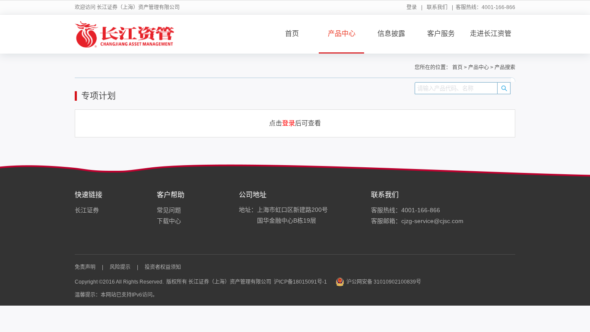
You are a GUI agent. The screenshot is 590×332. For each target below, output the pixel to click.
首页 (292, 33)
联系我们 (437, 7)
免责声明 (85, 267)
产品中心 (341, 33)
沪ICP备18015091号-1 (300, 282)
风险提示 (120, 267)
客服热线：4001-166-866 (405, 210)
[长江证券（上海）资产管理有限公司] (124, 34)
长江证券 (87, 210)
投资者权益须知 (163, 267)
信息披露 (391, 33)
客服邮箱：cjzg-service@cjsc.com (417, 220)
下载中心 (169, 220)
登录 (411, 7)
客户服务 (441, 33)
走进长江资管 (490, 33)
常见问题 (169, 210)
